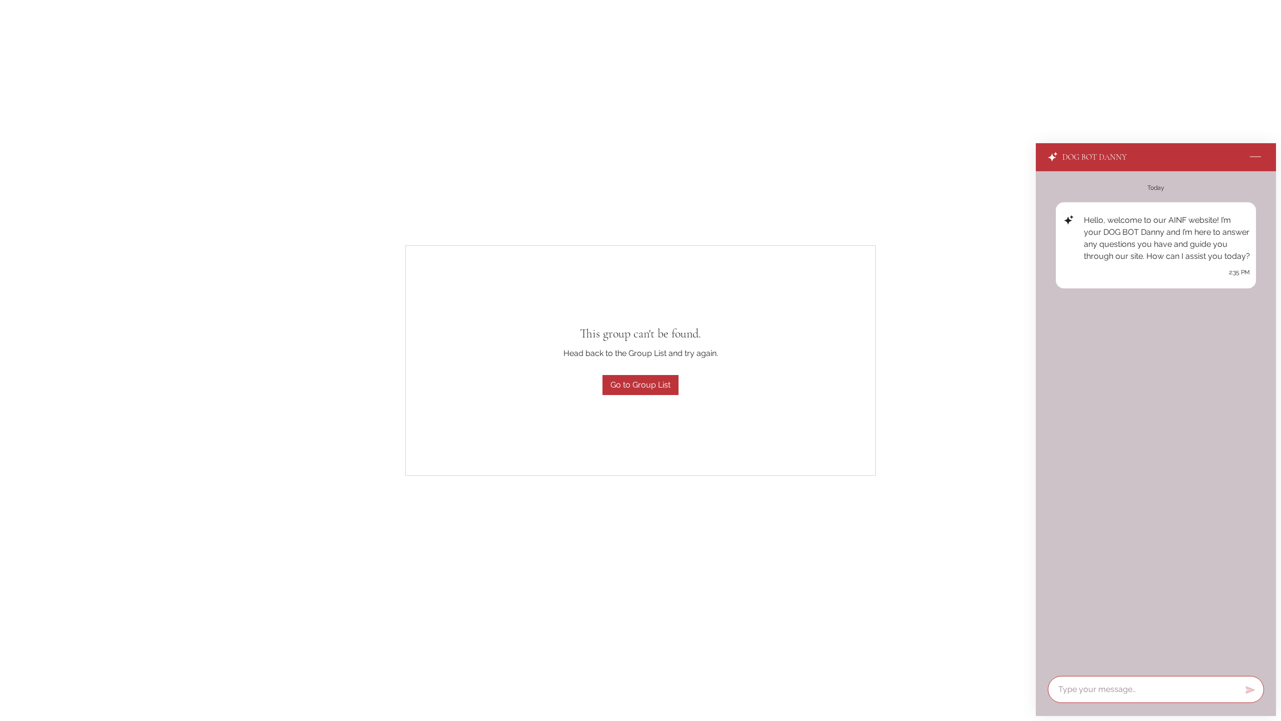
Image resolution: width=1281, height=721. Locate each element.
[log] (1156, 420)
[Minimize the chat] (1255, 157)
